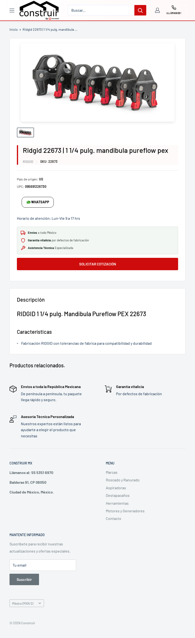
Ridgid (28, 162)
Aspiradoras (116, 487)
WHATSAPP (40, 202)
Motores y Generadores (125, 510)
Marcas (111, 472)
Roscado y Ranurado (123, 480)
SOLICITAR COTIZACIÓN (97, 264)
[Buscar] (140, 10)
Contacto (113, 518)
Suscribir (24, 579)
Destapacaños (118, 495)
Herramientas (117, 503)
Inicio (14, 29)
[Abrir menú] (12, 10)
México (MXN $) (22, 603)
